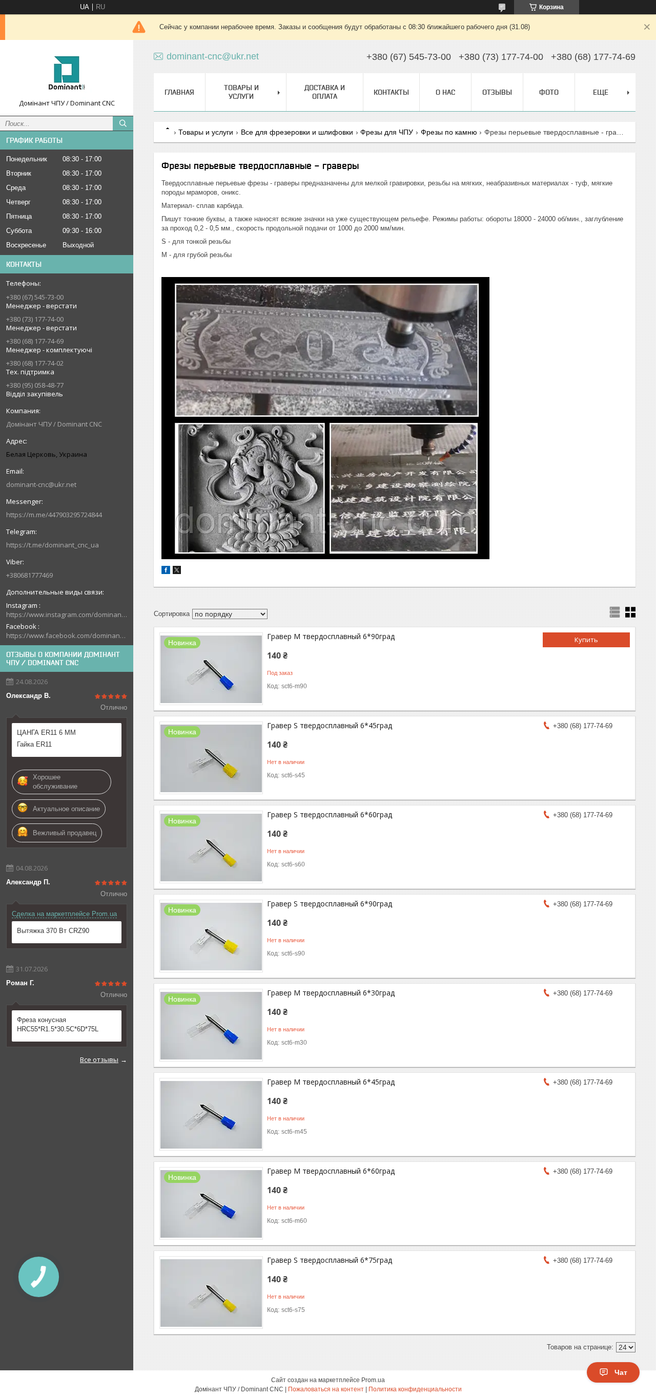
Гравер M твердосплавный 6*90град (331, 636)
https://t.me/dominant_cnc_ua (52, 544)
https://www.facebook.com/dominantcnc (66, 635)
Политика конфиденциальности (415, 1389)
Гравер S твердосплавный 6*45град (329, 725)
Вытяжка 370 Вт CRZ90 (53, 931)
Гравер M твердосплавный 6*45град (331, 1082)
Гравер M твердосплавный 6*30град (331, 993)
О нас (445, 92)
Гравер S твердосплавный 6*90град (329, 903)
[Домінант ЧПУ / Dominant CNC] (67, 73)
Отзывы (497, 92)
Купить (586, 639)
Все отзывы (99, 1059)
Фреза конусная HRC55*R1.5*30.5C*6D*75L (57, 1024)
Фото (549, 92)
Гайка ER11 (34, 744)
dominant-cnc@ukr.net (41, 484)
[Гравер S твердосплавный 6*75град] (211, 1292)
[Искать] (123, 123)
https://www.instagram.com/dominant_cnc (66, 614)
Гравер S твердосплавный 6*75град (329, 1260)
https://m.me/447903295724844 (54, 514)
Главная (179, 92)
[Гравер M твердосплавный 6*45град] (211, 1114)
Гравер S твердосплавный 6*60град (329, 814)
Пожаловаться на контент (326, 1389)
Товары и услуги (241, 91)
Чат (620, 1372)
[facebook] (165, 572)
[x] (177, 572)
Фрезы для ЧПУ (386, 132)
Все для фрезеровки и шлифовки (297, 132)
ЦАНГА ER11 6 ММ (46, 732)
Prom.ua (373, 1380)
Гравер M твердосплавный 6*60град (331, 1171)
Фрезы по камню (449, 132)
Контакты (391, 92)
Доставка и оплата (324, 91)
